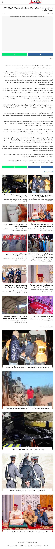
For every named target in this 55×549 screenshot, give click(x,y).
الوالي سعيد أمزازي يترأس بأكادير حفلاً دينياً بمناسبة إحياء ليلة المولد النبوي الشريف (42, 286)
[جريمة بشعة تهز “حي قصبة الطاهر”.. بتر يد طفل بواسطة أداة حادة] (14, 213)
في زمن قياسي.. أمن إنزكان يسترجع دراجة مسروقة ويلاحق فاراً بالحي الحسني (41, 196)
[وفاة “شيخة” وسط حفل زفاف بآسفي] (40, 305)
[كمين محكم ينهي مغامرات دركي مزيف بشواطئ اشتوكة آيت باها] (27, 472)
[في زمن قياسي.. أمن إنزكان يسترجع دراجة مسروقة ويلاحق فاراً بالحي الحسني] (40, 184)
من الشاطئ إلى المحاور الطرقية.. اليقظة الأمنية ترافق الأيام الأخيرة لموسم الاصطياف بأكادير (15, 287)
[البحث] (3, 2)
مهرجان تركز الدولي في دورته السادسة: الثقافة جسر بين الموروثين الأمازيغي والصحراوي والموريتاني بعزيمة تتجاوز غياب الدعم (40, 255)
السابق (50, 326)
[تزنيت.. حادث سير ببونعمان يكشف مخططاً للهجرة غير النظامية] (14, 184)
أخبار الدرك (27, 446)
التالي (46, 326)
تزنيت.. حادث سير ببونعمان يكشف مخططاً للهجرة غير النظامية (15, 196)
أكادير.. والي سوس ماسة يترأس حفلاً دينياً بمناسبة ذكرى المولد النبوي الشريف (42, 225)
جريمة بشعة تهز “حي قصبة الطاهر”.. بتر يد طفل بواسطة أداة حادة (15, 225)
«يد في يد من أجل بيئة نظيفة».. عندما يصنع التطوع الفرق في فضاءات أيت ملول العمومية (15, 317)
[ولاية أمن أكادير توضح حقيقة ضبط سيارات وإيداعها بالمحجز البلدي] (14, 243)
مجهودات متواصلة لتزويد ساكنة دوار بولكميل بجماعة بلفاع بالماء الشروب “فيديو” (27, 408)
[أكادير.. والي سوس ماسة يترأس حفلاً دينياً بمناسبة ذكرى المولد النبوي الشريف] (40, 213)
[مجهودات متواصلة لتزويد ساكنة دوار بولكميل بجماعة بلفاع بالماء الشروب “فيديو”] (27, 390)
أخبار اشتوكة (27, 405)
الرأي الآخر (27, 542)
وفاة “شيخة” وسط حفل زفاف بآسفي (43, 316)
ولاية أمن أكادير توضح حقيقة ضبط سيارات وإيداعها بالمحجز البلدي (16, 255)
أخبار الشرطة (27, 364)
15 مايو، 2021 (50, 13)
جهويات (27, 528)
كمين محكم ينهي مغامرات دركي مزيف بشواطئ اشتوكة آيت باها (27, 490)
